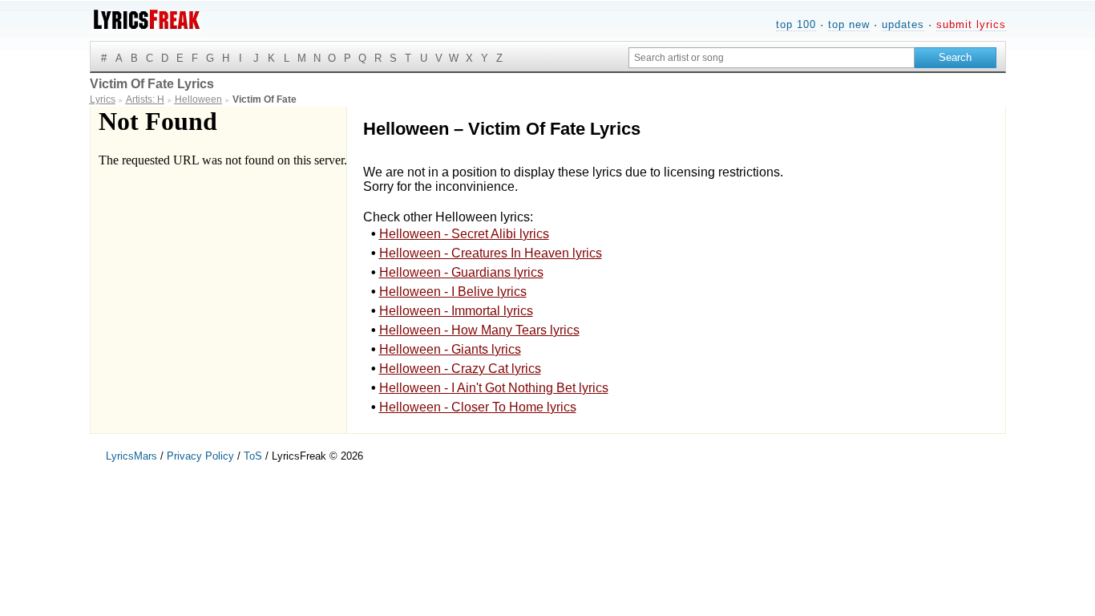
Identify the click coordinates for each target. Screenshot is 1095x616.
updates (903, 24)
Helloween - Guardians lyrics (461, 272)
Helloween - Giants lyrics (450, 349)
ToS (253, 456)
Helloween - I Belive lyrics (453, 291)
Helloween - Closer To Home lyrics (477, 407)
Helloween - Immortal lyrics (456, 311)
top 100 (796, 24)
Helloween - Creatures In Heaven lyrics (490, 253)
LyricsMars (131, 456)
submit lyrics (971, 24)
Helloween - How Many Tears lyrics (479, 330)
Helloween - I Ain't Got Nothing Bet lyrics (493, 388)
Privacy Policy (200, 456)
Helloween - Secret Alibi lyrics (464, 234)
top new (849, 24)
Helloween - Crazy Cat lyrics (460, 368)
